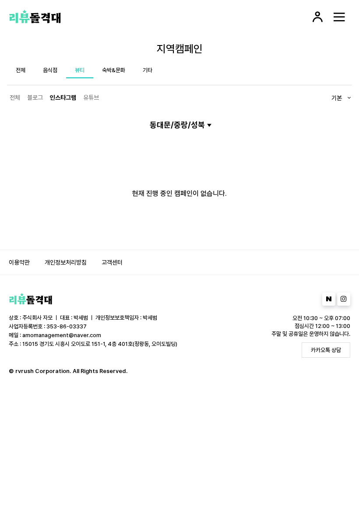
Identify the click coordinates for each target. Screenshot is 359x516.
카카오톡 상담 (326, 350)
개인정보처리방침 (66, 262)
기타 (147, 70)
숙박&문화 (113, 70)
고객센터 (112, 262)
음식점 (50, 70)
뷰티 (79, 70)
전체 (20, 70)
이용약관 (19, 262)
